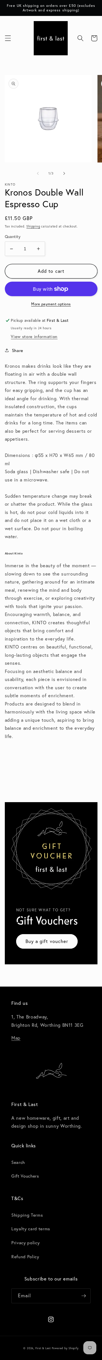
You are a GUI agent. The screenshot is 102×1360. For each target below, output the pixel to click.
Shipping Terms (27, 1215)
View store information (34, 336)
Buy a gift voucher (47, 941)
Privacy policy (25, 1242)
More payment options (51, 303)
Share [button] (17, 350)
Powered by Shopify (65, 1348)
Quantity (13, 236)
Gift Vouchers (25, 1176)
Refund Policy (25, 1256)
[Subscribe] (83, 1295)
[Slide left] (38, 173)
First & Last (43, 1348)
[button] (7, 38)
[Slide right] (64, 173)
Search (18, 1162)
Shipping (33, 226)
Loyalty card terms (30, 1228)
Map (15, 1038)
